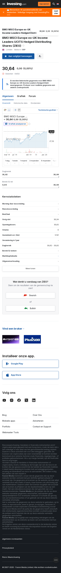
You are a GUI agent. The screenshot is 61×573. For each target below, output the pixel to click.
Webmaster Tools (10, 432)
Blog (4, 415)
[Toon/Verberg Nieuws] (19, 109)
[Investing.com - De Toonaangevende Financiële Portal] (16, 4)
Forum (32, 96)
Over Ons (37, 415)
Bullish (33, 308)
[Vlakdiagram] (9, 109)
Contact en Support (42, 426)
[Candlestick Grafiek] (5, 109)
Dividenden (35, 103)
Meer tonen (30, 268)
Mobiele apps (8, 421)
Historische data (20, 103)
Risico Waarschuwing (11, 557)
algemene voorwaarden (12, 539)
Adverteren (38, 421)
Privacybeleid (8, 548)
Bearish (32, 295)
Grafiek (21, 96)
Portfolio (6, 426)
